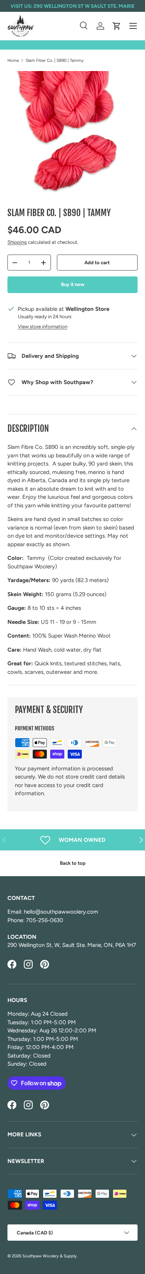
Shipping (17, 242)
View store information (42, 326)
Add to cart (97, 262)
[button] (117, 26)
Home (13, 60)
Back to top (73, 863)
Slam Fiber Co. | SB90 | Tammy (55, 60)
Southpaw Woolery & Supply (49, 1255)
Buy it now (72, 284)
